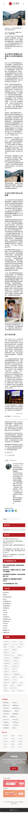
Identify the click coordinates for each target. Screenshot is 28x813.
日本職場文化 (6, 619)
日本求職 (5, 617)
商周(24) (5, 716)
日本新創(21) (16, 722)
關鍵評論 (6, 690)
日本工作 (16, 663)
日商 (4, 614)
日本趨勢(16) (6, 728)
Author (7, 460)
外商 (4, 599)
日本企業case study (9, 655)
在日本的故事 (16, 28)
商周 (21, 644)
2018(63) (20, 741)
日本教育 (6, 666)
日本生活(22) (16, 719)
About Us (16, 810)
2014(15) (5, 747)
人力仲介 (14, 641)
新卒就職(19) (6, 725)
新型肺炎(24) (13, 716)
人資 (20, 641)
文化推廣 (6, 649)
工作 (4, 612)
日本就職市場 (7, 663)
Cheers (6, 641)
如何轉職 (5, 608)
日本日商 (14, 668)
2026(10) (5, 735)
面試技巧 (20, 690)
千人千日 (10, 519)
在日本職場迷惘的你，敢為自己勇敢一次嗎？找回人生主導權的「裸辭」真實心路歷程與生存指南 (14, 550)
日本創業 (19, 655)
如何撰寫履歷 (6, 605)
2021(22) (20, 738)
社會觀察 (5, 632)
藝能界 (6, 685)
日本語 (4, 623)
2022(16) (13, 738)
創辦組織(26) (16, 714)
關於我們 (12, 810)
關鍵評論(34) (16, 705)
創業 (4, 594)
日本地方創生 (7, 660)
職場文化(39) (6, 705)
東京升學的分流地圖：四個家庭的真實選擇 (13, 545)
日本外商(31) (6, 708)
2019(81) (13, 741)
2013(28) (12, 747)
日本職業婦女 (17, 674)
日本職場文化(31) (16, 708)
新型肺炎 (6, 652)
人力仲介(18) (16, 725)
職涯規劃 (14, 682)
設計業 (13, 685)
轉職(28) (17, 711)
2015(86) (20, 744)
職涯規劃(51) (6, 702)
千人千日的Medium (15, 416)
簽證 (15, 679)
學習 (20, 28)
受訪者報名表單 (9, 452)
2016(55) (12, 744)
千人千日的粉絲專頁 (10, 455)
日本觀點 (5, 621)
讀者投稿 (19, 685)
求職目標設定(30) (7, 711)
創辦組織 (6, 644)
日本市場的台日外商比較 (8, 539)
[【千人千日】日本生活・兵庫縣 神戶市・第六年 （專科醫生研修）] (14, 18)
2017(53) (5, 744)
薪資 (21, 682)
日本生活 (16, 519)
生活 (4, 628)
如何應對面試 (6, 601)
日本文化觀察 (15, 666)
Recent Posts (13, 460)
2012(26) (20, 747)
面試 (13, 690)
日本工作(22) (6, 719)
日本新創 (6, 668)
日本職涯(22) (6, 722)
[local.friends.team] (9, 469)
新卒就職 (14, 649)
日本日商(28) (6, 714)
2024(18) (20, 735)
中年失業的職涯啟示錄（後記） (11, 583)
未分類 (4, 625)
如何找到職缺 (6, 603)
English (5, 592)
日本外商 (15, 660)
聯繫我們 (14, 768)
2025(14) (13, 735)
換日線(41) (15, 702)
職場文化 (6, 682)
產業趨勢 (5, 630)
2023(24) (5, 738)
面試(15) (15, 728)
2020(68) (5, 741)
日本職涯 (5, 521)
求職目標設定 (7, 679)
